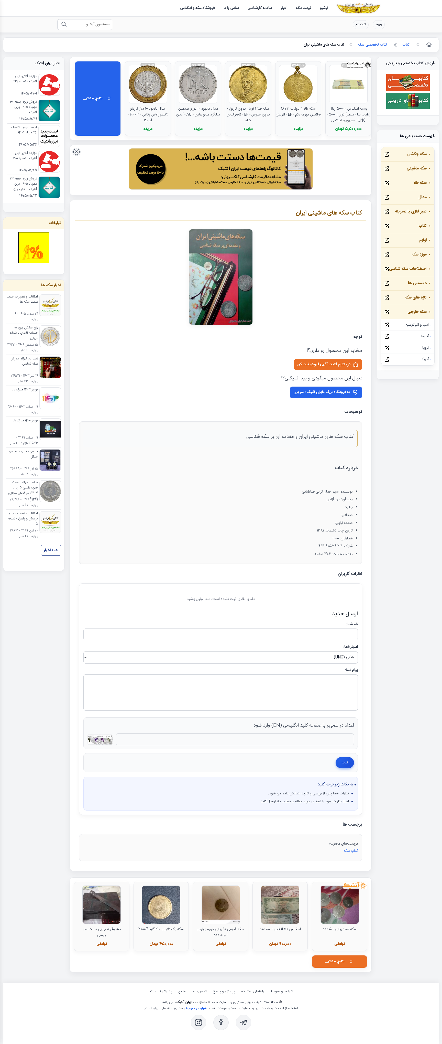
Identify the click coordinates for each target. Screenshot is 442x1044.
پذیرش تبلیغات (161, 991)
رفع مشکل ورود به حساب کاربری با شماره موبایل (23, 333)
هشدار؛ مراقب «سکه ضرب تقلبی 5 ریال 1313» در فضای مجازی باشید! (23, 490)
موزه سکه (419, 254)
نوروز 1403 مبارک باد (25, 389)
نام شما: (352, 624)
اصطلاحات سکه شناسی (408, 268)
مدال (422, 197)
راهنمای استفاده (252, 991)
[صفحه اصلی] (428, 45)
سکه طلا (420, 182)
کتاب (422, 225)
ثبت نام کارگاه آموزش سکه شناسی (24, 361)
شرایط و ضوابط (281, 991)
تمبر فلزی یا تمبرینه (411, 211)
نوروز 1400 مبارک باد (25, 420)
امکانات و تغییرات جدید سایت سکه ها (22, 299)
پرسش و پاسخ (224, 991)
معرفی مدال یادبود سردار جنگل (22, 454)
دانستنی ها (417, 283)
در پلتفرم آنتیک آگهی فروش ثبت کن (323, 364)
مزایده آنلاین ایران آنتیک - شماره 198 (25, 156)
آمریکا (425, 359)
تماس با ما (199, 991)
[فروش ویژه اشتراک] (221, 170)
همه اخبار (51, 550)
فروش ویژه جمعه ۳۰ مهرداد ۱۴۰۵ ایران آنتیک (23, 107)
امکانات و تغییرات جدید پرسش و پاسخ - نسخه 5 (22, 519)
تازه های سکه (416, 297)
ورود (378, 24)
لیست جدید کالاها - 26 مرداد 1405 (24, 130)
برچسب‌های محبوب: (343, 844)
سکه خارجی (417, 311)
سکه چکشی (417, 154)
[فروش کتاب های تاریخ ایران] (408, 108)
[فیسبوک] (221, 1022)
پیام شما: (351, 670)
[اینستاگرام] (198, 1022)
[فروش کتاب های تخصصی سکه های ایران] (408, 90)
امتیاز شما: (350, 647)
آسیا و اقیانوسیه (417, 325)
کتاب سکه (351, 851)
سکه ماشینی (417, 168)
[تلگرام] (243, 1022)
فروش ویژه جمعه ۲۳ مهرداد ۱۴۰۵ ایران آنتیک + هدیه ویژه (23, 184)
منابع (181, 991)
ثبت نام (361, 24)
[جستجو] (63, 24)
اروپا (425, 348)
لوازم (423, 240)
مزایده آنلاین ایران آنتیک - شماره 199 (25, 79)
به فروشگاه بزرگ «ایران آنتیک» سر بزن (321, 392)
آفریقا (425, 336)
